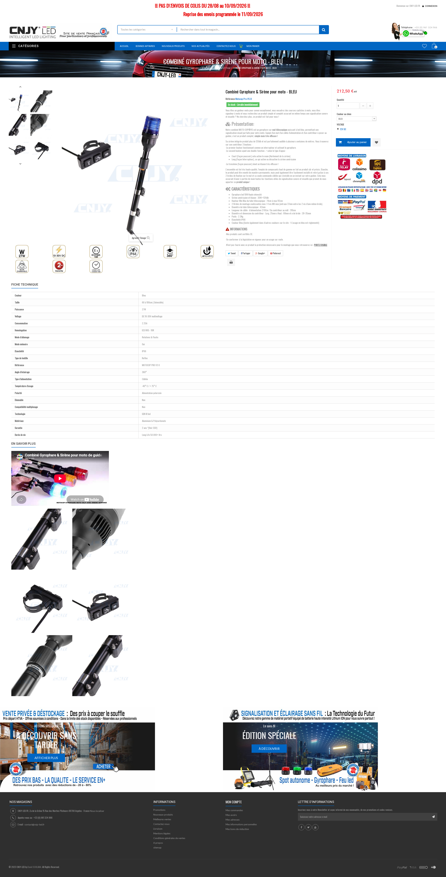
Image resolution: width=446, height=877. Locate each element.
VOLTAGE (341, 124)
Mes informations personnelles (241, 824)
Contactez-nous (161, 824)
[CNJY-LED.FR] (60, 32)
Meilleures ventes (162, 819)
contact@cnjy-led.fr (34, 824)
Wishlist (424, 46)
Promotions (159, 810)
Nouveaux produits (163, 814)
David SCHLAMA (34, 867)
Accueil (174, 68)
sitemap (157, 847)
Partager (246, 253)
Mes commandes (234, 810)
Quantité (340, 99)
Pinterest (276, 253)
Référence (230, 98)
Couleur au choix (344, 114)
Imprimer (231, 263)
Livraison (157, 828)
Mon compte (234, 802)
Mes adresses (233, 819)
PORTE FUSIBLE (320, 245)
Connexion (431, 6)
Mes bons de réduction (237, 829)
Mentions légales (161, 833)
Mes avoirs (231, 815)
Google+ (261, 253)
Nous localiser (97, 811)
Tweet (233, 253)
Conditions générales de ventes (169, 838)
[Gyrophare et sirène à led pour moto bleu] (19, 101)
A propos (158, 842)
